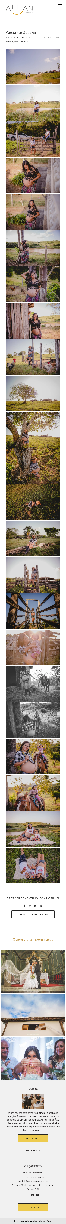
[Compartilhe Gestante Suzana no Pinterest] (41, 906)
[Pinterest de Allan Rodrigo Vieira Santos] (37, 1195)
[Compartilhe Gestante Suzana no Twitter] (35, 906)
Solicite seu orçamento (33, 914)
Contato (33, 1207)
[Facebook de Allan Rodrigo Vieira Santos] (28, 1195)
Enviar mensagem (35, 1177)
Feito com (33, 1221)
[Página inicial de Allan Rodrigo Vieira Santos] (18, 9)
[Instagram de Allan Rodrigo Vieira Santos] (32, 1195)
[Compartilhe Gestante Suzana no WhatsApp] (30, 906)
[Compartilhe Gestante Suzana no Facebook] (24, 906)
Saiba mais (33, 1138)
